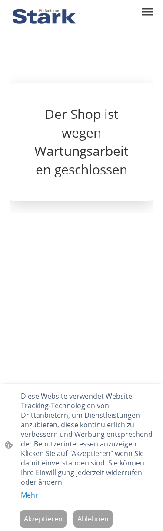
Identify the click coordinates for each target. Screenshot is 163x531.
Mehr (29, 495)
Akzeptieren (43, 519)
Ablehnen (93, 519)
